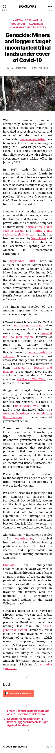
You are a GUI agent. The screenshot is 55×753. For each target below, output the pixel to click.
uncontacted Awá (26, 406)
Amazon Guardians (16, 413)
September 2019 (22, 261)
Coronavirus (33, 20)
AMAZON (18, 20)
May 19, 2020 (41, 67)
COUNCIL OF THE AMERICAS (27, 24)
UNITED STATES (36, 27)
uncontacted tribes (32, 139)
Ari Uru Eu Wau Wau (31, 379)
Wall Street (38, 238)
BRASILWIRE (27, 6)
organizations (24, 538)
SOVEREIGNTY (17, 27)
